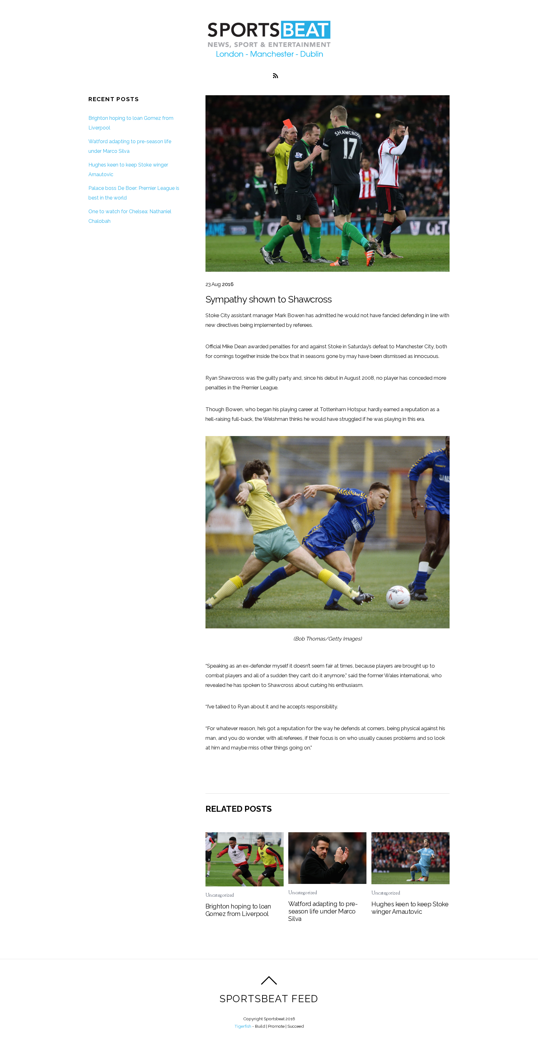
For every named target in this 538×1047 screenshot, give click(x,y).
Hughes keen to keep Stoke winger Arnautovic (409, 907)
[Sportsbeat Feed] (269, 56)
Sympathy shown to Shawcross (268, 299)
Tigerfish (242, 1026)
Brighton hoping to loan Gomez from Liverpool (238, 910)
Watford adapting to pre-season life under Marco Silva (322, 911)
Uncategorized (219, 895)
